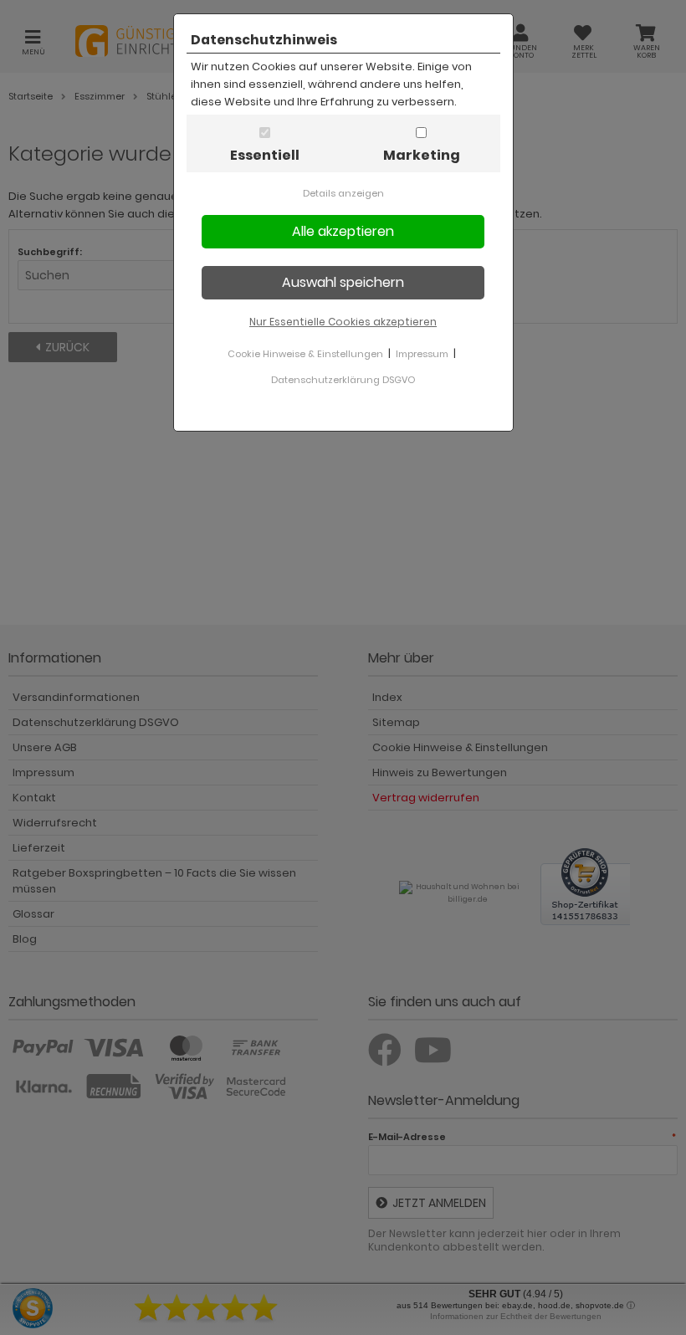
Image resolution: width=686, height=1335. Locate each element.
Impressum (422, 354)
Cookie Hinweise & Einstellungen (305, 354)
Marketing (421, 155)
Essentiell (264, 155)
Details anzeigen (343, 193)
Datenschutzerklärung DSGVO (343, 379)
